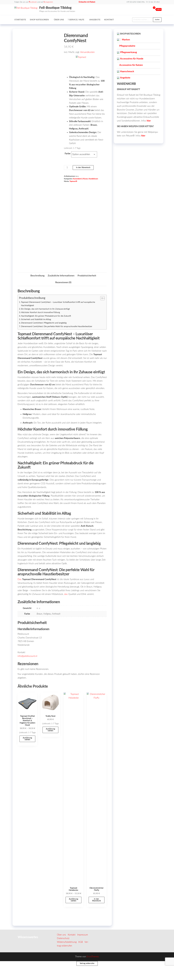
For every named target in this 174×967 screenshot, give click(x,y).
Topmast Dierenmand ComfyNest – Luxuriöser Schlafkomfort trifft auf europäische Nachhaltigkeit (58, 303)
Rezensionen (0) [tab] (63, 282)
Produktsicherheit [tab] (87, 276)
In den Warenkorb (83, 167)
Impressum (82, 935)
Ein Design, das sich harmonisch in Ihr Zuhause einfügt (45, 309)
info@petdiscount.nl (27, 656)
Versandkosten (87, 52)
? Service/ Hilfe (76, 20)
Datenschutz (63, 938)
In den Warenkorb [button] (96, 900)
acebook (33, 2)
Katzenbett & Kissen (80, 179)
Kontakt (109, 20)
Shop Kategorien (39, 20)
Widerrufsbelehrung (67, 942)
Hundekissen (93, 179)
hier (149, 121)
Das (20, 579)
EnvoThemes (93, 957)
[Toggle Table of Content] (101, 298)
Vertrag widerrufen (87, 963)
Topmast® (73, 181)
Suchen (157, 19)
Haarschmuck (127, 71)
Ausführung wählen (27, 739)
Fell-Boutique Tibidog (55, 7)
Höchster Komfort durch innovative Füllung (40, 312)
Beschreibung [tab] (37, 276)
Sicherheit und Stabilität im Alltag (36, 319)
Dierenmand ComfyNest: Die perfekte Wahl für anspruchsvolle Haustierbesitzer (56, 326)
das (66, 594)
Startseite (20, 20)
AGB (80, 942)
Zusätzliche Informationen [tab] (61, 276)
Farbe (67, 153)
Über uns (59, 20)
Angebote (94, 20)
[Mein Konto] (149, 9)
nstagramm (48, 2)
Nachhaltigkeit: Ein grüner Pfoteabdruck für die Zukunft (46, 316)
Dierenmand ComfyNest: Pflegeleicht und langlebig (43, 323)
